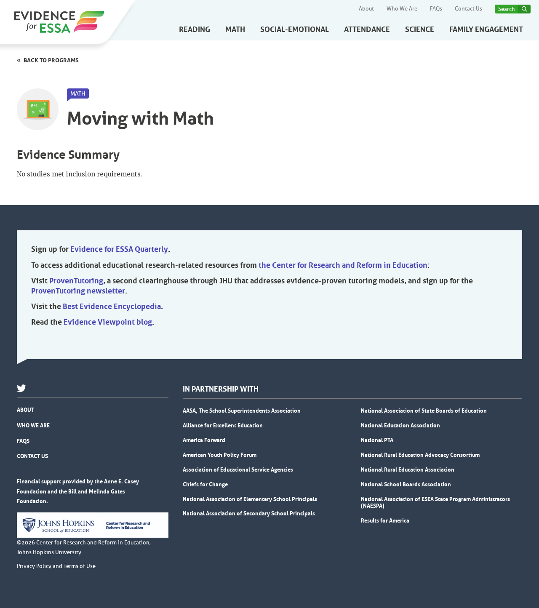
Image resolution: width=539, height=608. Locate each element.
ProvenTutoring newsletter (78, 291)
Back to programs (51, 60)
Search (506, 9)
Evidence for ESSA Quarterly (119, 249)
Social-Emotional (294, 29)
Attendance (367, 29)
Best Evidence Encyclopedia (112, 306)
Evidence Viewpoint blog (108, 322)
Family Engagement (486, 29)
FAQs (436, 8)
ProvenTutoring (76, 280)
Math (235, 29)
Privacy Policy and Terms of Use (56, 566)
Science (419, 29)
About (366, 8)
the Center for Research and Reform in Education (343, 265)
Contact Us (468, 8)
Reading (194, 29)
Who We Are (402, 8)
